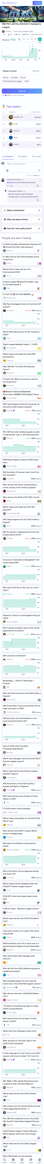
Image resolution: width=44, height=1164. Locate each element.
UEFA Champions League (12, 81)
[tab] (8, 157)
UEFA (27, 81)
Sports (5, 78)
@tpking (10, 182)
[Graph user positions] (19, 39)
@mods (11, 194)
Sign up (37, 3)
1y (23, 180)
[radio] (23, 39)
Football (14, 78)
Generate (35, 71)
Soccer (23, 78)
